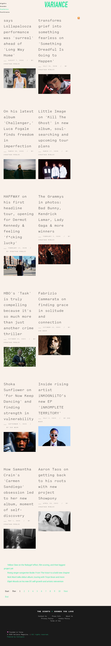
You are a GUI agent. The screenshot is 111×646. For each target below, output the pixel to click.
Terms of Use (55, 621)
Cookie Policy (64, 618)
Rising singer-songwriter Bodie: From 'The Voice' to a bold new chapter (38, 572)
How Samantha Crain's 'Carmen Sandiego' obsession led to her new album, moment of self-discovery (19, 492)
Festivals (5, 12)
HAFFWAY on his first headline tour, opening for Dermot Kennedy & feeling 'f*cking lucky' (19, 219)
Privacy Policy (50, 618)
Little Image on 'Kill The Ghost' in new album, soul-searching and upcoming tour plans (53, 128)
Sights (3, 3)
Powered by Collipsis (15, 637)
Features (4, 9)
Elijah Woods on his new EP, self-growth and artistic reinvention (35, 581)
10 (59, 591)
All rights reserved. (40, 634)
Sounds (3, 6)
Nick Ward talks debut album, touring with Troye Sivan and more (35, 577)
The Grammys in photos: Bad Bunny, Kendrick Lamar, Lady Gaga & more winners (51, 213)
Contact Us (42, 616)
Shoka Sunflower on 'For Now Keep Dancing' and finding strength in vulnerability (19, 401)
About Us (69, 616)
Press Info (56, 616)
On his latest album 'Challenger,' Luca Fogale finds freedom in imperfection (19, 128)
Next (66, 591)
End (6, 596)
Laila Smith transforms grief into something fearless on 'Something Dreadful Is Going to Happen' (51, 38)
